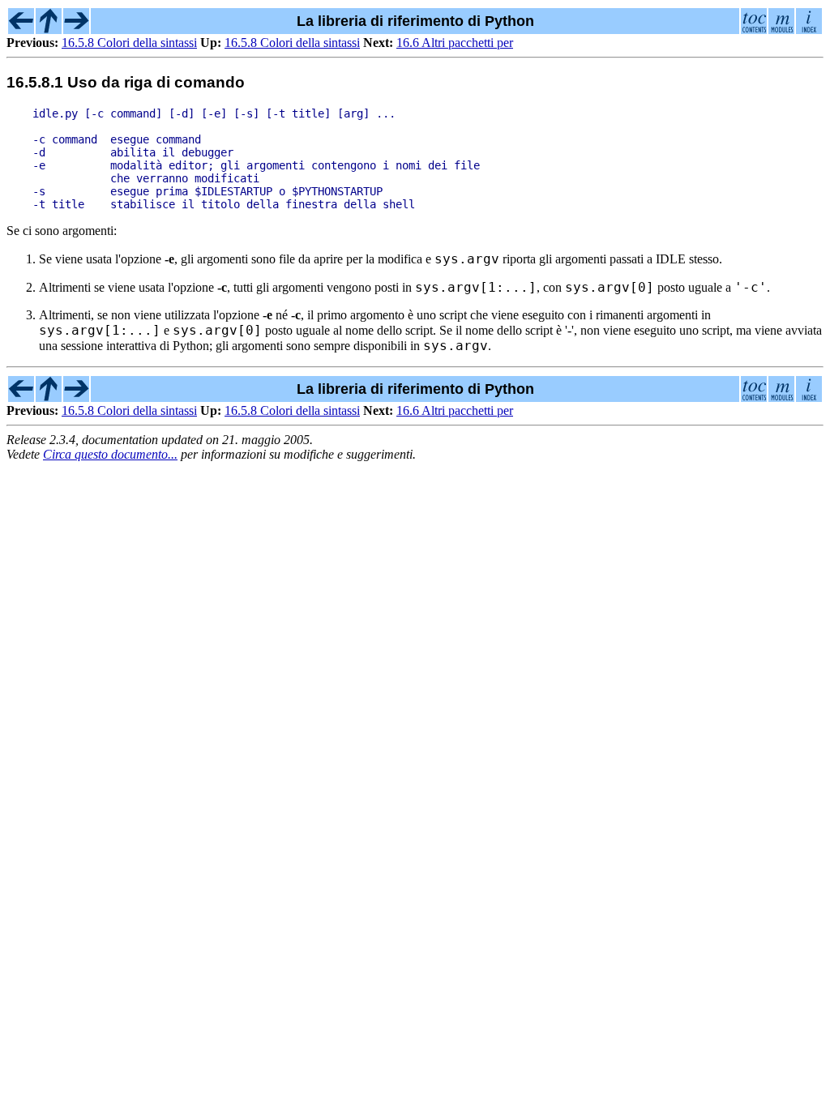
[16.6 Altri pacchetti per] (76, 29)
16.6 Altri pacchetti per (454, 42)
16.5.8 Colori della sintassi (129, 42)
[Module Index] (781, 29)
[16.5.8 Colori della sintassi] (21, 29)
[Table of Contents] (754, 29)
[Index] (809, 29)
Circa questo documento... (110, 454)
